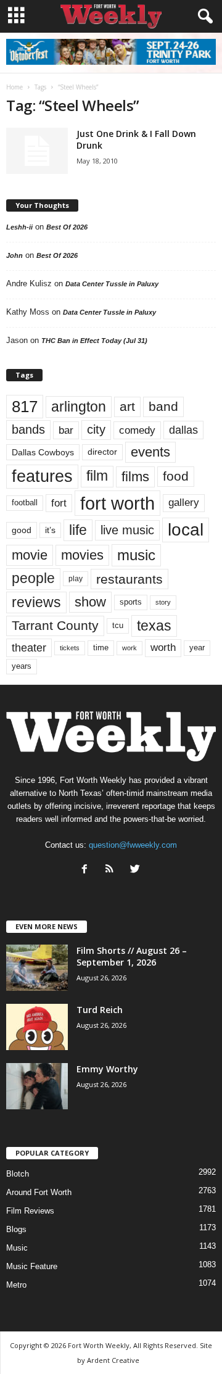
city (96, 429)
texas (154, 626)
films (135, 476)
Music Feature (31, 1266)
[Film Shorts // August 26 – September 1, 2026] (37, 968)
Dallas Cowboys (43, 452)
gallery (183, 502)
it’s (50, 530)
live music (127, 530)
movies (82, 555)
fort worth (117, 503)
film (97, 476)
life (78, 530)
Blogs (16, 1229)
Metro (16, 1284)
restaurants (129, 579)
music (136, 555)
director (102, 452)
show (90, 602)
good (21, 530)
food (176, 476)
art (127, 406)
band (163, 406)
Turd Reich (99, 1010)
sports (131, 602)
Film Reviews (30, 1210)
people (33, 578)
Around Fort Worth (39, 1192)
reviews (36, 602)
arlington (78, 407)
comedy (137, 430)
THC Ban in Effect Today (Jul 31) (94, 340)
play (75, 578)
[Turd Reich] (37, 1027)
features (42, 476)
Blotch (17, 1173)
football (25, 502)
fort (59, 503)
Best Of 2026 (67, 227)
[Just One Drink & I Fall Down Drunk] (37, 151)
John (14, 255)
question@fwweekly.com (133, 845)
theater (29, 647)
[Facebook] (87, 870)
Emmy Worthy (107, 1069)
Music (17, 1247)
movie (29, 555)
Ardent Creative (113, 1360)
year (197, 648)
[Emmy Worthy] (37, 1086)
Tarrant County (55, 625)
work (129, 648)
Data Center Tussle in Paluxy (111, 284)
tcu (117, 625)
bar (66, 430)
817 (25, 406)
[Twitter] (136, 870)
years (21, 666)
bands (28, 429)
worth (163, 647)
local (186, 529)
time (101, 647)
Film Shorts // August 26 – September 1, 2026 (131, 956)
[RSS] (112, 870)
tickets (70, 648)
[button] (202, 16)
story (163, 602)
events (150, 452)
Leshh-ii (19, 227)
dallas (183, 429)
